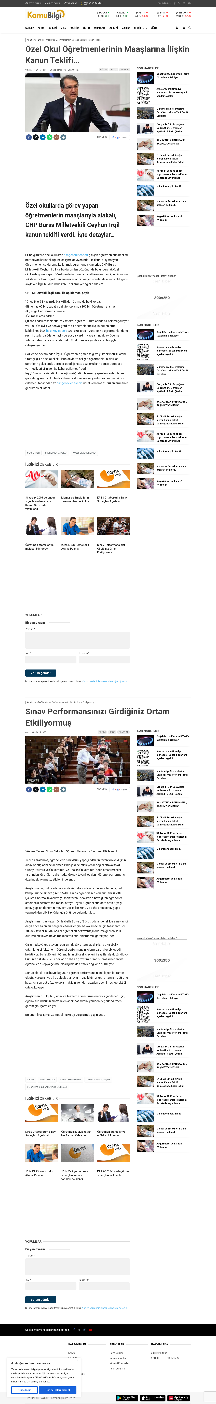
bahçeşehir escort (76, 255)
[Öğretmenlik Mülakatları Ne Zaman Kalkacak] (77, 1115)
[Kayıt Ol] (177, 27)
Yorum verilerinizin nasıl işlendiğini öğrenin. (104, 681)
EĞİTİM (86, 27)
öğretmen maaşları (57, 453)
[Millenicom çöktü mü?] (145, 195)
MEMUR (125, 69)
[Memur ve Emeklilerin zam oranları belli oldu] (77, 481)
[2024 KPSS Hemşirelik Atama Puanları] (77, 529)
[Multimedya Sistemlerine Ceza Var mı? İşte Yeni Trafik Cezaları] (145, 117)
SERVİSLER (139, 27)
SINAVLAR (124, 732)
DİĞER (154, 27)
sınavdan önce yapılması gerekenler (48, 1087)
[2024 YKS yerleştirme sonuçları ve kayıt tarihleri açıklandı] (77, 1155)
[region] (44, 1377)
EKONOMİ (52, 27)
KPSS (63, 27)
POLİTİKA (74, 27)
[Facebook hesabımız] (175, 3)
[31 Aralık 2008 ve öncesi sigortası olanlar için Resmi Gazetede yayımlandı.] (41, 481)
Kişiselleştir (24, 1390)
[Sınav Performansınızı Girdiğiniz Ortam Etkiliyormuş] (113, 529)
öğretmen (34, 453)
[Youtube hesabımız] (189, 3)
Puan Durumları (118, 1368)
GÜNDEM (29, 27)
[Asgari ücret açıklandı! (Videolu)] (145, 225)
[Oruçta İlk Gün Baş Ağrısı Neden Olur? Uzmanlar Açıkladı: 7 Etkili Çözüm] (145, 133)
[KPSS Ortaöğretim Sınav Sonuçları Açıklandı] (113, 481)
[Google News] (120, 137)
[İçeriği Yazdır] (63, 137)
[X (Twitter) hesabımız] (179, 3)
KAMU (41, 27)
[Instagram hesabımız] (184, 3)
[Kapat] (77, 1361)
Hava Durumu (117, 1353)
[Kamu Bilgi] (45, 19)
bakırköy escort (56, 330)
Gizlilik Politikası (159, 1353)
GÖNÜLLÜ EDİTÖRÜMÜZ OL (165, 1358)
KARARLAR (99, 27)
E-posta (84, 653)
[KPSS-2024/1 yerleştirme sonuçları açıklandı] (113, 1155)
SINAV (31, 1079)
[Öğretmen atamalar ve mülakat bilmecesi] (41, 529)
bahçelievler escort (69, 383)
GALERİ (35, 3)
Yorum (30, 629)
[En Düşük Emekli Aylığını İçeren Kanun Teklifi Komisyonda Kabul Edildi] (145, 164)
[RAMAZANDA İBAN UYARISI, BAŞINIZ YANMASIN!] (145, 149)
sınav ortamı (48, 1079)
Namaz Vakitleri (118, 1358)
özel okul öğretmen (85, 453)
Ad (28, 653)
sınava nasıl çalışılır (99, 1079)
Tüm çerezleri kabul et (58, 1390)
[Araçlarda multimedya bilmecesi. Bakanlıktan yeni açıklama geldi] (145, 102)
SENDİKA (126, 27)
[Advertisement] (77, 170)
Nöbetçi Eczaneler (119, 1363)
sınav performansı (71, 1079)
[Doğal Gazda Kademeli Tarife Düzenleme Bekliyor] (145, 83)
